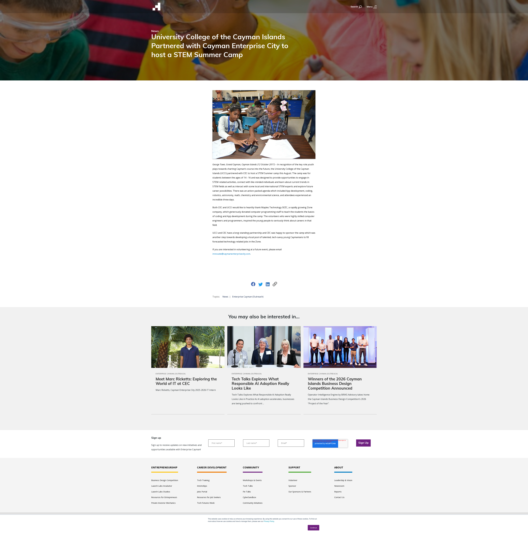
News (225, 296)
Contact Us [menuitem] (339, 497)
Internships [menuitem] (202, 486)
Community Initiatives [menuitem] (252, 503)
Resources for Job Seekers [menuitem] (209, 497)
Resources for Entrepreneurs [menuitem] (164, 497)
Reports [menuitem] (338, 491)
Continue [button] (313, 527)
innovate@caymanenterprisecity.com (231, 253)
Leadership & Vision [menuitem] (343, 480)
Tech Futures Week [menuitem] (206, 503)
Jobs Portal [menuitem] (202, 491)
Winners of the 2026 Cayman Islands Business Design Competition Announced (335, 384)
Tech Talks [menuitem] (248, 486)
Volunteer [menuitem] (292, 480)
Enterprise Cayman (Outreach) (247, 296)
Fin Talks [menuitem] (247, 491)
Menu (370, 7)
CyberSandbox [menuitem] (249, 497)
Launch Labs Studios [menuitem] (160, 491)
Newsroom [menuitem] (339, 486)
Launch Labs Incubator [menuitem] (161, 486)
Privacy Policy (269, 521)
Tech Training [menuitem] (203, 480)
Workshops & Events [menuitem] (252, 480)
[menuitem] (164, 467)
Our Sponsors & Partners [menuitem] (299, 491)
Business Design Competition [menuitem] (164, 480)
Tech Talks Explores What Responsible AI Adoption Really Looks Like (260, 384)
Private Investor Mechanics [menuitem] (163, 503)
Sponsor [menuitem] (292, 486)
